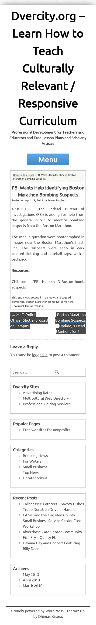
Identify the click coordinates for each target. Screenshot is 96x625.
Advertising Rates (37, 393)
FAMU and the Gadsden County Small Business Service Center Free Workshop (52, 520)
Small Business (35, 467)
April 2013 (31, 580)
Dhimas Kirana (50, 616)
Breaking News (35, 455)
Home (16, 175)
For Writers (32, 461)
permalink (36, 305)
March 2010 (32, 586)
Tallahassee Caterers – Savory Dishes (53, 504)
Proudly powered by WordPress (37, 611)
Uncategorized (35, 478)
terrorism (67, 301)
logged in (40, 355)
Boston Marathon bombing (42, 301)
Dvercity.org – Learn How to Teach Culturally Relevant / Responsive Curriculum (48, 68)
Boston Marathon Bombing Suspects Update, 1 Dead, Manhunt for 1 (70, 322)
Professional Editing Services (47, 404)
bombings (18, 301)
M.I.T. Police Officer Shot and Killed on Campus (29, 320)
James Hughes (57, 200)
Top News (28, 175)
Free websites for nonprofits (46, 430)
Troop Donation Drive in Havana (49, 509)
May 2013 (31, 574)
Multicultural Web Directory (46, 398)
